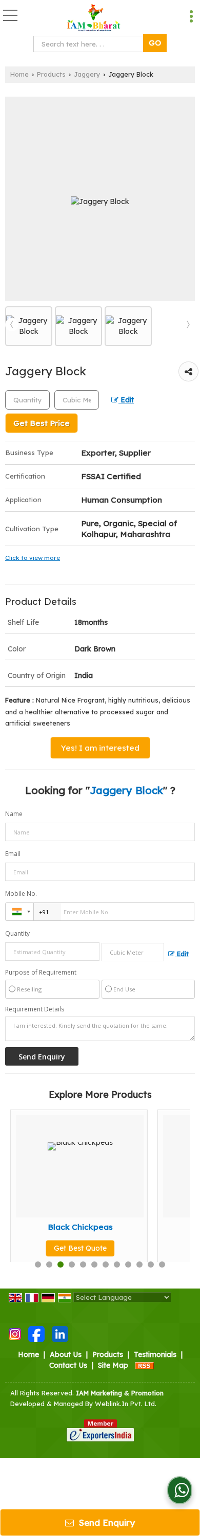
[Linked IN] (60, 1333)
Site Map (113, 1365)
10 (139, 1264)
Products (51, 74)
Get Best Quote (69, 1248)
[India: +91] (19, 911)
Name (14, 813)
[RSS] (144, 1365)
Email (13, 853)
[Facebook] (36, 1333)
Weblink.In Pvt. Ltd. (125, 1403)
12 (162, 1264)
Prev (11, 324)
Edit (126, 399)
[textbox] (90, 44)
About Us (66, 1354)
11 (151, 1264)
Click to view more (32, 557)
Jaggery (87, 74)
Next (188, 324)
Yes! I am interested (100, 748)
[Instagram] (15, 1333)
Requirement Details (34, 1009)
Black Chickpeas (69, 1227)
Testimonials (155, 1354)
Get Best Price (41, 423)
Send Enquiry (105, 1522)
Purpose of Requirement (40, 972)
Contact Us (68, 1365)
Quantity (17, 933)
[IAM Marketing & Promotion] (94, 18)
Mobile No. (21, 893)
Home (19, 74)
